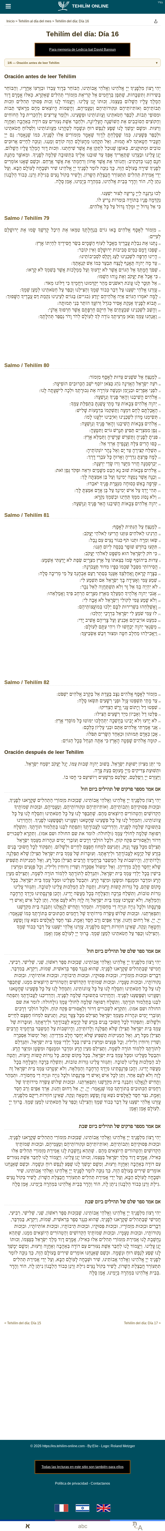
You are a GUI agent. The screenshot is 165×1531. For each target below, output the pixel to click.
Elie (95, 1446)
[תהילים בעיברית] (82, 1508)
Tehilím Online (90, 5)
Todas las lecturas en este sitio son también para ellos (82, 1467)
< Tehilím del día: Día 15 (22, 1323)
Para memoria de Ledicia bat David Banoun (82, 49)
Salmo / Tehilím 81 (26, 515)
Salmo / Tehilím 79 (26, 218)
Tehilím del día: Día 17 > (142, 1323)
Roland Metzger (123, 1446)
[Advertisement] (82, 346)
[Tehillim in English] (103, 1508)
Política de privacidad (71, 1483)
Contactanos (100, 1483)
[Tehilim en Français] (61, 1508)
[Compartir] (156, 21)
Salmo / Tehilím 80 (26, 365)
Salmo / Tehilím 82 (26, 682)
